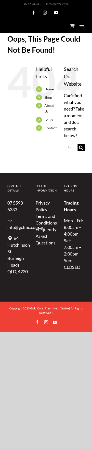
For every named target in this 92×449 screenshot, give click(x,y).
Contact (50, 128)
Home (49, 89)
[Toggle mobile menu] (82, 25)
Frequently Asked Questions (46, 236)
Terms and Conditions (46, 219)
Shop (48, 97)
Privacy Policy (43, 206)
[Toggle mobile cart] (72, 25)
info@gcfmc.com (57, 4)
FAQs (48, 120)
